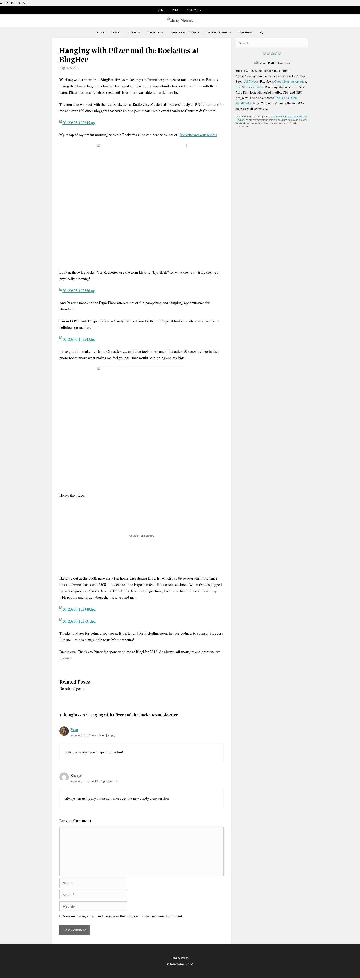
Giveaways (246, 32)
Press (175, 10)
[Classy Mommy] (180, 19)
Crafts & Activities (183, 32)
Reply (111, 735)
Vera (74, 729)
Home (100, 32)
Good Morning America (290, 81)
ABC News (251, 81)
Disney (132, 32)
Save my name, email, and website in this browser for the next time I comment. (123, 916)
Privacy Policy (180, 957)
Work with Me (195, 10)
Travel (115, 32)
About (161, 10)
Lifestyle (153, 32)
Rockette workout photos (198, 134)
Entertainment (217, 32)
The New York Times (249, 87)
